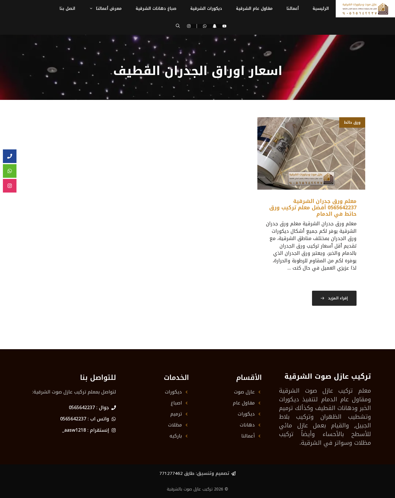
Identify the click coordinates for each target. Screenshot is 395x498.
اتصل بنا (67, 8)
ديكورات (246, 413)
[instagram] (9, 186)
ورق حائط (352, 122)
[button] (178, 26)
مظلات (175, 424)
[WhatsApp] (205, 26)
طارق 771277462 (176, 473)
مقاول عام (244, 402)
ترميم (176, 413)
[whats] (9, 171)
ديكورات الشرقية (206, 8)
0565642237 (82, 407)
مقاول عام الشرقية (254, 8)
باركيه (175, 435)
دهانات (247, 424)
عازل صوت (244, 391)
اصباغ (176, 402)
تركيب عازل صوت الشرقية (316, 390)
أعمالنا (293, 8)
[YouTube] (224, 26)
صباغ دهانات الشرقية (156, 8)
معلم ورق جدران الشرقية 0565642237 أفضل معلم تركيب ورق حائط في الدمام (313, 207)
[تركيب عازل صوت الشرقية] (365, 8)
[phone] (9, 156)
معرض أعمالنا (109, 8)
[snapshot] (215, 26)
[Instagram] (192, 26)
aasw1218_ (74, 430)
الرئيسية (321, 8)
